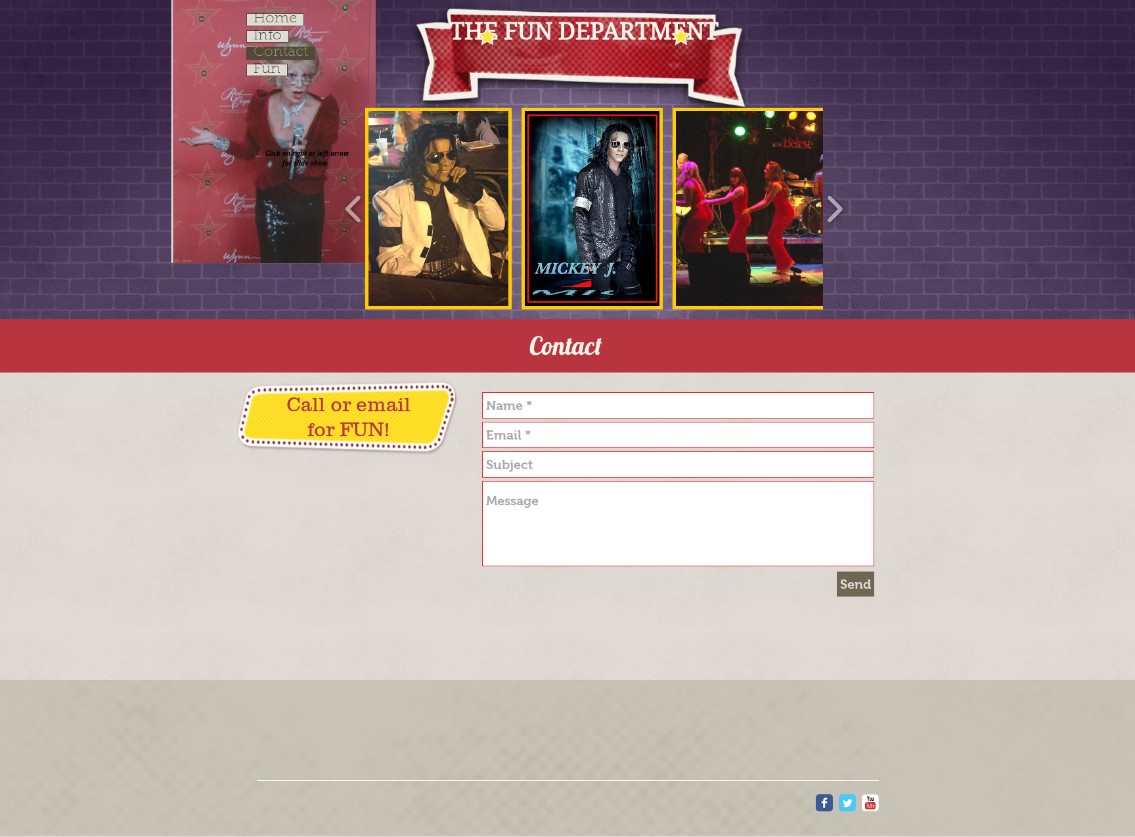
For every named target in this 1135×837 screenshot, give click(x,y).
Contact (281, 53)
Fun (267, 70)
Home (275, 20)
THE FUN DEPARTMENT (584, 31)
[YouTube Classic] (870, 802)
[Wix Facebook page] (824, 802)
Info (268, 37)
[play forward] (834, 208)
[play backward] (353, 208)
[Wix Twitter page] (847, 802)
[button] (438, 208)
